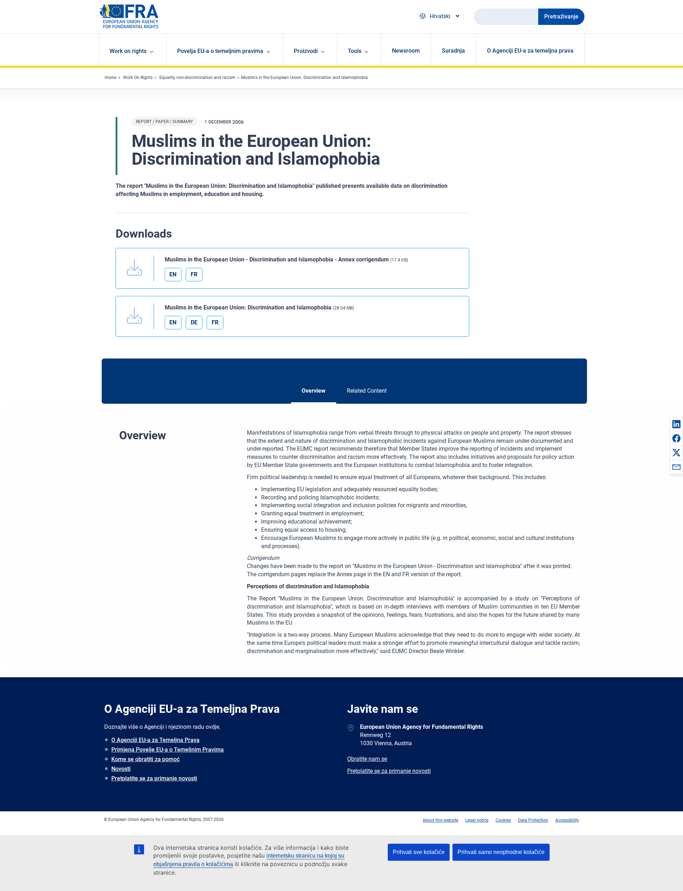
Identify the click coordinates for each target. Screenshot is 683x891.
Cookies (503, 820)
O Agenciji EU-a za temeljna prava (530, 50)
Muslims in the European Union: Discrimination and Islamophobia (304, 77)
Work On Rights (138, 77)
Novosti (121, 768)
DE (194, 322)
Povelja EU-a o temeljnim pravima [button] (220, 51)
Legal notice (476, 820)
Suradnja (453, 50)
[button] (676, 424)
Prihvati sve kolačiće (419, 852)
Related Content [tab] (367, 390)
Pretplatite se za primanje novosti (154, 778)
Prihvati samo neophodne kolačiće (501, 852)
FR (194, 274)
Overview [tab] (313, 390)
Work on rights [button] (128, 51)
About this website (440, 820)
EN (172, 274)
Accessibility (567, 820)
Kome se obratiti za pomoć (145, 759)
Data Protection (533, 820)
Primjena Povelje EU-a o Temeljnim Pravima (167, 749)
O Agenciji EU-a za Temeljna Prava (155, 740)
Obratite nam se (367, 758)
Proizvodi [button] (306, 51)
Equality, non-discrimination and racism (197, 77)
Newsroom (406, 50)
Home (110, 77)
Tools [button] (354, 51)
